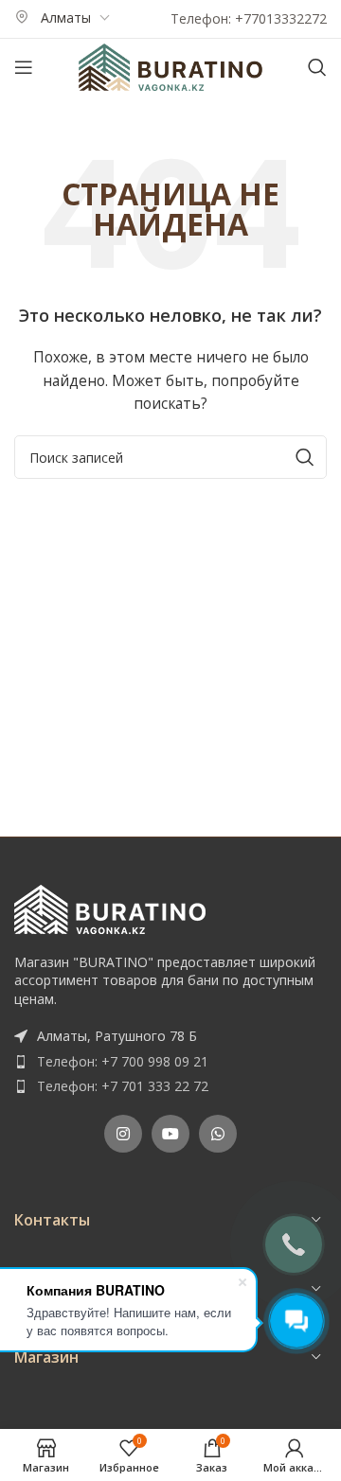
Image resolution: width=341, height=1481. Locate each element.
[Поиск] (317, 67)
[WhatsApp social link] (218, 1134)
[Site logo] (170, 66)
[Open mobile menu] (24, 67)
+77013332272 (281, 18)
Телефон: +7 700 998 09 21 (122, 1061)
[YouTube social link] (170, 1134)
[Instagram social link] (123, 1134)
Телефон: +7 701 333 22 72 (122, 1086)
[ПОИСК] (305, 457)
